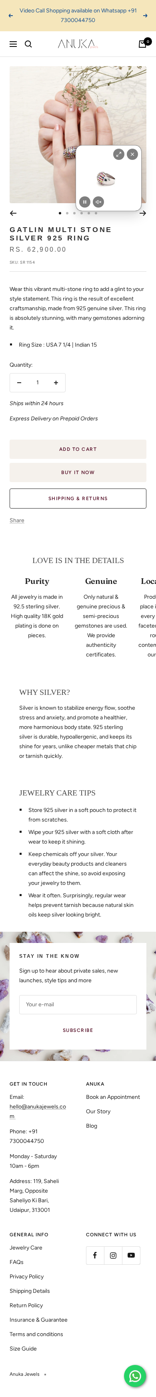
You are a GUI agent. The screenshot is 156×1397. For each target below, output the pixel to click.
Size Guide (23, 1348)
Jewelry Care (26, 1247)
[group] (109, 178)
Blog (91, 1125)
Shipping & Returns (78, 498)
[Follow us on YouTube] (131, 1255)
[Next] (143, 213)
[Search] (28, 44)
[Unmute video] (98, 202)
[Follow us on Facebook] (95, 1255)
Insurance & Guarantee (39, 1319)
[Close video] (132, 154)
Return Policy (26, 1305)
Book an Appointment (113, 1097)
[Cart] (142, 44)
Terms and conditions (36, 1334)
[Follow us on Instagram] (113, 1255)
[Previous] (13, 213)
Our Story (98, 1111)
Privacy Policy (27, 1276)
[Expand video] (118, 154)
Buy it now (78, 472)
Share (17, 520)
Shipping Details (30, 1291)
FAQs (17, 1262)
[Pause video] (84, 202)
